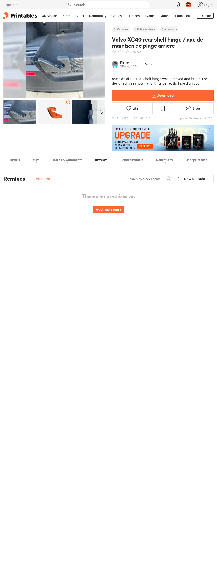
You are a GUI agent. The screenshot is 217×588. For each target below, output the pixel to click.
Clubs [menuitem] (79, 16)
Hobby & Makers (146, 29)
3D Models (122, 29)
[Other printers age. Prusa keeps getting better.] (163, 138)
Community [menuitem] (97, 16)
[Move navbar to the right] (192, 15)
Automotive (170, 29)
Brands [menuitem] (134, 16)
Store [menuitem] (66, 16)
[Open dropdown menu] (211, 39)
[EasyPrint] (178, 4)
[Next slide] (101, 112)
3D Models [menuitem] (49, 16)
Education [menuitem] (182, 16)
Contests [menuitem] (117, 16)
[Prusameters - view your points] (188, 4)
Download (165, 95)
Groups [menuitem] (165, 16)
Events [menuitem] (149, 16)
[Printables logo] (20, 15)
